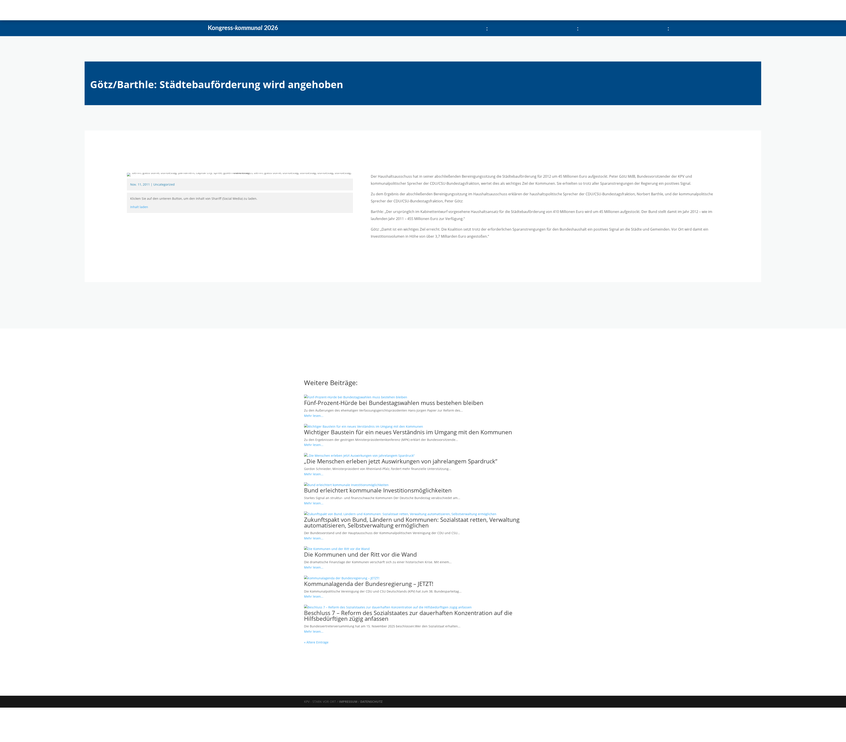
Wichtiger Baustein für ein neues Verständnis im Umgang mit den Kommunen (408, 432)
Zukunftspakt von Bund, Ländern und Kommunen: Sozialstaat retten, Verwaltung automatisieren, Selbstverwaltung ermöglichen (411, 522)
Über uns (166, 10)
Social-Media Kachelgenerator (208, 10)
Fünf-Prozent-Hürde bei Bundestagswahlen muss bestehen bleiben (393, 403)
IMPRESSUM (348, 701)
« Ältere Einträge (316, 642)
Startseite (103, 10)
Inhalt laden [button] (139, 207)
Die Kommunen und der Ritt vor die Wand (360, 554)
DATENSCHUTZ (371, 701)
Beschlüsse (144, 10)
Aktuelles (123, 10)
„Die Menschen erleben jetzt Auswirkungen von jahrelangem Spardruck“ (400, 461)
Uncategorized (164, 184)
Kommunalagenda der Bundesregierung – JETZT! (368, 584)
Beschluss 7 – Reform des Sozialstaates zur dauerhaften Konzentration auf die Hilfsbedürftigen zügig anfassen (408, 616)
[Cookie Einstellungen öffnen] (33, 739)
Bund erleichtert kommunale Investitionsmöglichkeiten (378, 490)
